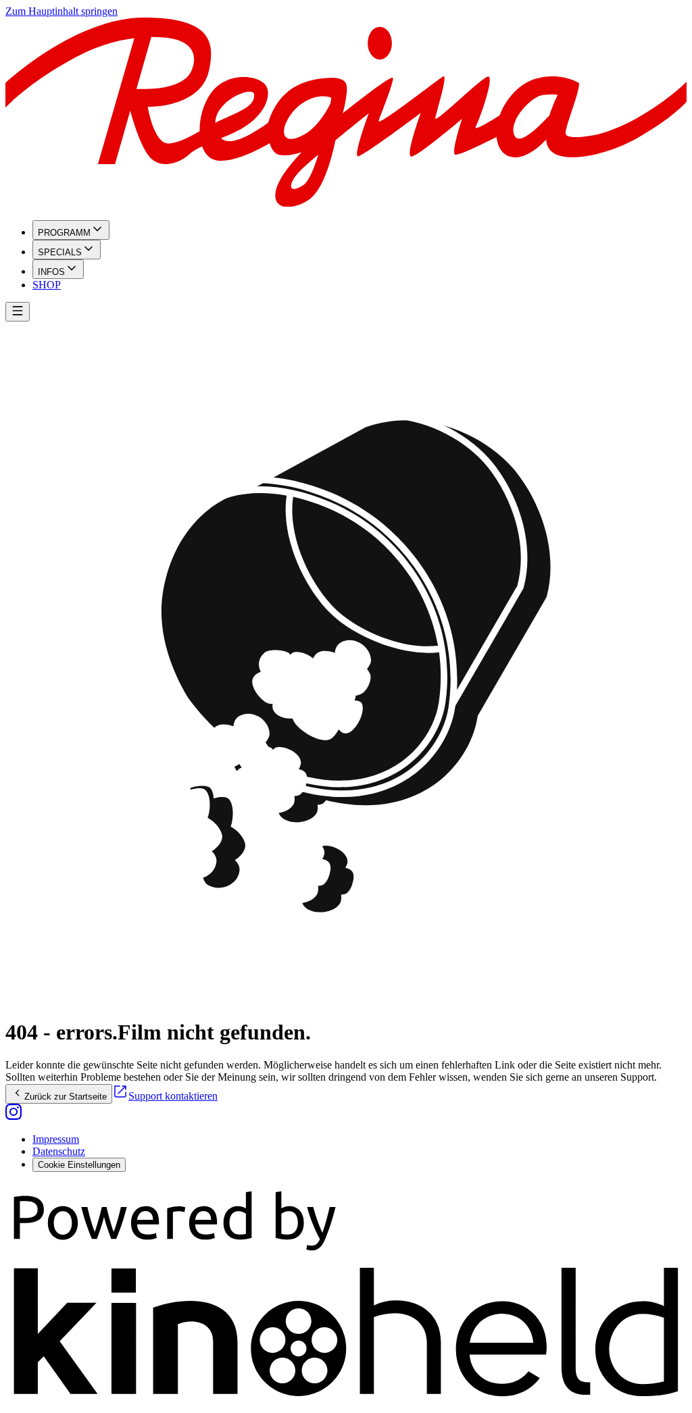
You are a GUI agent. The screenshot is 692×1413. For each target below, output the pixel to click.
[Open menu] (17, 312)
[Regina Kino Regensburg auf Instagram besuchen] (13, 1116)
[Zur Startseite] (346, 113)
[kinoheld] (346, 1401)
